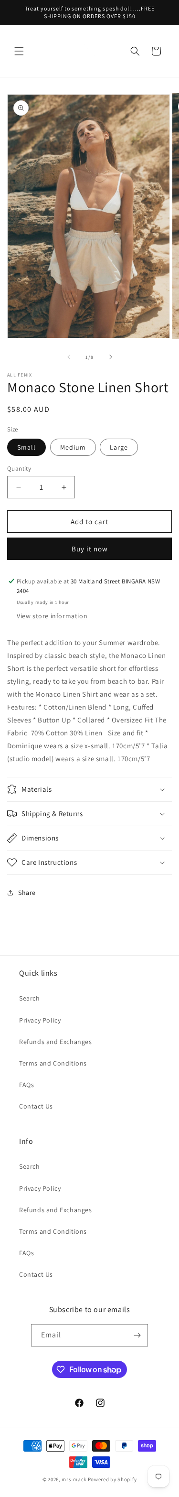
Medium (73, 447)
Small (26, 447)
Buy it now (90, 548)
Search (29, 998)
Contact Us (36, 1106)
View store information (52, 616)
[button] (19, 51)
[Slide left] (68, 356)
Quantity (19, 468)
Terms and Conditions (53, 1063)
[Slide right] (110, 356)
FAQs (26, 1084)
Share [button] (27, 892)
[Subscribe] (136, 1335)
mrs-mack (74, 1479)
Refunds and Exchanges (55, 1041)
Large (119, 447)
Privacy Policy (40, 1020)
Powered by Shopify (112, 1479)
